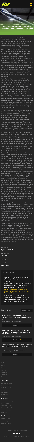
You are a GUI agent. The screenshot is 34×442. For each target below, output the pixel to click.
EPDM (19, 49)
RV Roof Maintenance (18, 351)
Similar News (8, 281)
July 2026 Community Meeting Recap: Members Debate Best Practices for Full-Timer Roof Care (16, 291)
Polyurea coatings (6, 110)
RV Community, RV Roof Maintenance (15, 301)
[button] (31, 4)
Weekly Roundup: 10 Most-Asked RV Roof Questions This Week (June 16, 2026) (17, 298)
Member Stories (6, 321)
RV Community (17, 321)
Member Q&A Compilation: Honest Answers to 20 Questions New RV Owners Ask (17, 284)
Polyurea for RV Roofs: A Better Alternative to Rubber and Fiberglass (17, 278)
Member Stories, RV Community (14, 287)
